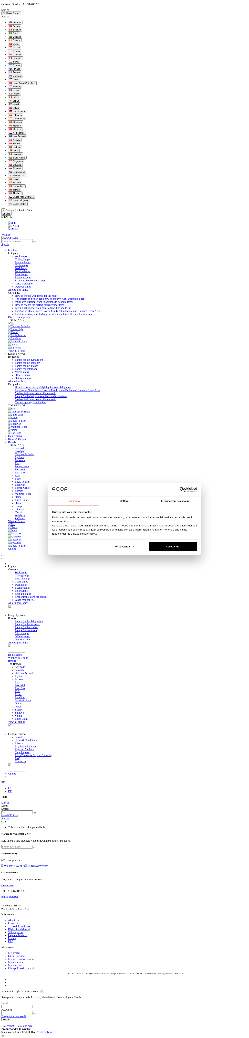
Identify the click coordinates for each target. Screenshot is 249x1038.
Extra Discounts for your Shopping (33, 755)
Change (6, 214)
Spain (15, 179)
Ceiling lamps (22, 259)
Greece (16, 79)
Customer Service (10, 4)
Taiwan (16, 189)
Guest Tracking (16, 956)
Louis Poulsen (22, 481)
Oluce (18, 503)
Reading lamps (23, 277)
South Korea (18, 175)
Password (6, 1009)
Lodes (18, 478)
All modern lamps (17, 381)
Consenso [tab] (74, 500)
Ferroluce (20, 460)
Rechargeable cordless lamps (30, 280)
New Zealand (19, 136)
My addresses (15, 962)
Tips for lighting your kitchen (30, 402)
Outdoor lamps (23, 286)
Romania (17, 154)
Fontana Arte (22, 466)
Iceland (16, 90)
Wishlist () (6, 234)
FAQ (17, 758)
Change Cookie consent (21, 968)
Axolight (19, 451)
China (15, 44)
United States (19, 204)
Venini (18, 715)
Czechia (16, 54)
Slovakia (16, 165)
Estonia (16, 65)
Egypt (15, 61)
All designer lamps (18, 289)
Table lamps (21, 265)
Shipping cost (22, 752)
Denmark (17, 58)
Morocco (16, 129)
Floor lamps (21, 274)
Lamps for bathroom (26, 368)
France (16, 72)
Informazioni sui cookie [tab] (175, 500)
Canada (16, 40)
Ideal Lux (20, 472)
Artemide (20, 448)
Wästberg (20, 515)
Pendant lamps (22, 262)
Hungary (16, 86)
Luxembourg (18, 118)
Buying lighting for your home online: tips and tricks (43, 307)
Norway (16, 140)
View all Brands (16, 350)
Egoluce (19, 457)
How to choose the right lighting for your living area (43, 387)
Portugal (16, 147)
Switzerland (18, 186)
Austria (16, 26)
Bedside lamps (22, 271)
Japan (15, 101)
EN (17, 225)
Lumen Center (22, 487)
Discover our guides (19, 317)
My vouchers (15, 965)
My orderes (14, 952)
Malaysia (17, 122)
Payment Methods (24, 749)
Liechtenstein (19, 111)
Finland (16, 69)
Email (4, 1003)
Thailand (16, 193)
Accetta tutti (173, 546)
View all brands (16, 721)
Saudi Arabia (18, 157)
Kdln (17, 475)
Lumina (19, 490)
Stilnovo (19, 509)
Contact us (20, 761)
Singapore (17, 161)
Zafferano (20, 518)
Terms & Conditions (26, 740)
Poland (16, 143)
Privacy (19, 743)
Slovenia (16, 168)
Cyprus (16, 51)
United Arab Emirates (23, 197)
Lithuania (17, 115)
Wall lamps (21, 256)
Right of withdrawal (25, 746)
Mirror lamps (22, 371)
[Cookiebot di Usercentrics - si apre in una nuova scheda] (182, 489)
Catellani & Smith (24, 454)
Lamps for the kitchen (26, 365)
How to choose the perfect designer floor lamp (39, 304)
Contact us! (7, 885)
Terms (50, 1032)
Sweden (16, 182)
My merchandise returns (21, 959)
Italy (14, 97)
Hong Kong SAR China (23, 83)
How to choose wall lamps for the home (36, 295)
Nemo (18, 496)
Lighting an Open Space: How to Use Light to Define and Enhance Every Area (57, 311)
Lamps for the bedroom (27, 362)
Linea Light (21, 500)
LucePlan (20, 484)
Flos (17, 463)
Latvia (15, 108)
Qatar (15, 150)
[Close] (2, 558)
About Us (20, 737)
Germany (17, 76)
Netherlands (18, 133)
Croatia (16, 47)
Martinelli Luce (23, 493)
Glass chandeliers (24, 283)
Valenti (18, 512)
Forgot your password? (13, 1016)
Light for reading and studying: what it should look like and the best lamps (54, 314)
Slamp (18, 506)
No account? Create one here (16, 1025)
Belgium (16, 29)
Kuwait (15, 104)
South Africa (18, 172)
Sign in (5, 802)
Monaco (16, 125)
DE (17, 228)
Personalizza (122, 546)
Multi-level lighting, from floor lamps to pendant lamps (44, 301)
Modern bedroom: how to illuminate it (35, 393)
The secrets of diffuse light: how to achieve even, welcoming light (50, 298)
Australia (16, 22)
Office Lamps (22, 375)
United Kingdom (20, 200)
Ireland (15, 93)
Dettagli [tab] (124, 500)
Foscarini (20, 469)
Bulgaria (16, 37)
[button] (17, 353)
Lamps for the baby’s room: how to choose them (41, 396)
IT (15, 222)
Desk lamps (21, 268)
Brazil (15, 33)
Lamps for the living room (29, 359)
